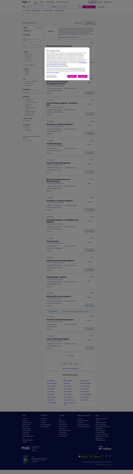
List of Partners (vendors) (53, 72)
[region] (66, 63)
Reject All (72, 76)
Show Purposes (51, 76)
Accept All (82, 76)
